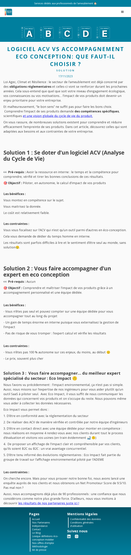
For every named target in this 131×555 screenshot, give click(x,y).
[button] (122, 12)
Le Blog (36, 532)
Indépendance (40, 526)
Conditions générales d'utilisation (81, 524)
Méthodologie (40, 546)
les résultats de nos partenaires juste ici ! (48, 503)
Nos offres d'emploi (43, 543)
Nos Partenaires (41, 522)
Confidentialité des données (85, 519)
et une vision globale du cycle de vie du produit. (58, 116)
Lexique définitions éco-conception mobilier (45, 538)
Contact (36, 529)
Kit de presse (39, 549)
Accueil (36, 519)
